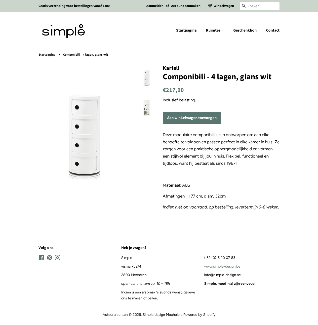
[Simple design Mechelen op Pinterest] (49, 258)
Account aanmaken (185, 5)
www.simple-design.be (222, 266)
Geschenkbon (245, 30)
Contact (272, 30)
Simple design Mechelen (162, 314)
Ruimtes (213, 30)
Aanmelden (154, 5)
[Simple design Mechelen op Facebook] (41, 258)
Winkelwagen (224, 5)
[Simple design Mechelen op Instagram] (57, 258)
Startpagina (186, 30)
